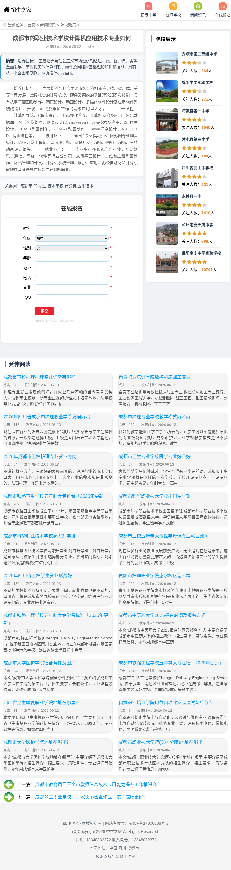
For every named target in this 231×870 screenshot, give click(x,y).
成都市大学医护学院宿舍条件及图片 (39, 663)
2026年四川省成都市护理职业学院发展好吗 (46, 416)
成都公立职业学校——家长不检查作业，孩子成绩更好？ (91, 797)
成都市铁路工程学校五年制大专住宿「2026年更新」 (171, 663)
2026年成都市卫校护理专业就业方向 (40, 456)
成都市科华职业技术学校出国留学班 (155, 496)
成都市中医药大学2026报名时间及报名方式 (162, 615)
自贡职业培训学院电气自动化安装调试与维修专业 (168, 702)
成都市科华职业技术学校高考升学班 (39, 536)
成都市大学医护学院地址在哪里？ (37, 742)
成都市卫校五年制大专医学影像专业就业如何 (164, 536)
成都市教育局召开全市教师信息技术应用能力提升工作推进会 (96, 784)
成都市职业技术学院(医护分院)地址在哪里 (161, 742)
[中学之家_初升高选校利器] (17, 10)
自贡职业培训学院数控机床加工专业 (155, 377)
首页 (31, 25)
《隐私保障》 (64, 321)
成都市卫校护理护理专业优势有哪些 (39, 377)
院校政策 (68, 25)
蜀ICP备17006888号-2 (149, 823)
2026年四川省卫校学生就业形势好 (37, 575)
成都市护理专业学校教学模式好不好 (155, 416)
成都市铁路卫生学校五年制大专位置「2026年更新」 (55, 496)
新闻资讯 (48, 25)
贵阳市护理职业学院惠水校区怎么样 (155, 575)
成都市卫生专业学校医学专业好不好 (155, 456)
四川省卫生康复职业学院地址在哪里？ (41, 702)
